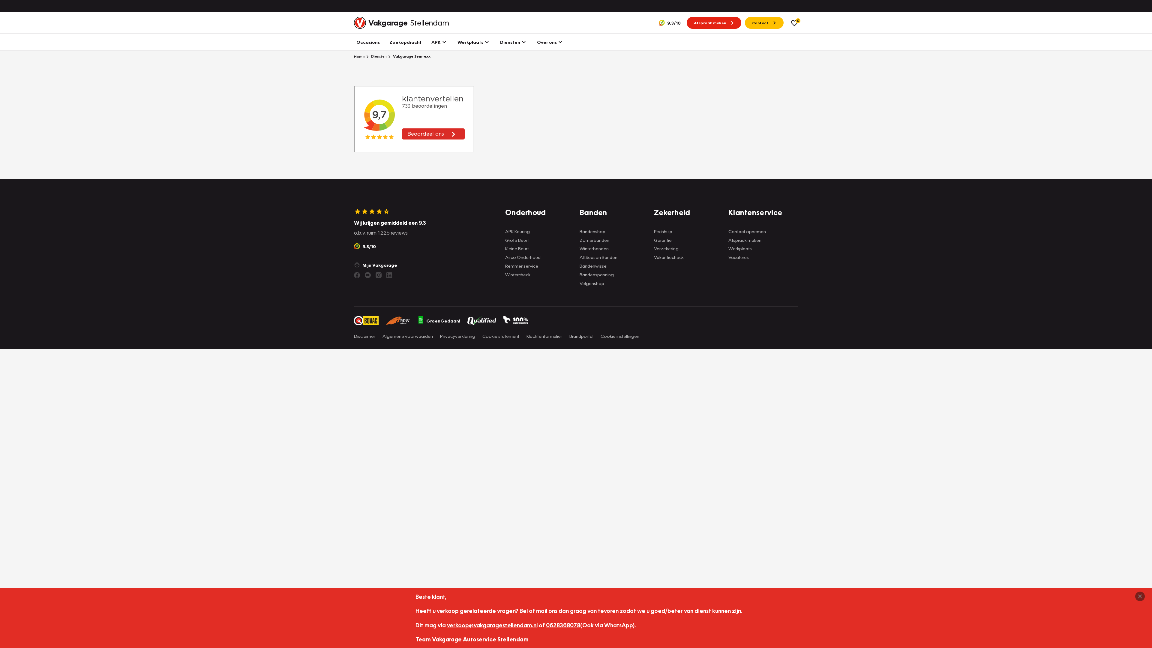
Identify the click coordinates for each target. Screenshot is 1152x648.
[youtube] (368, 275)
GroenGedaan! (443, 320)
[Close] (1140, 596)
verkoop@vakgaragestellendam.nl (492, 625)
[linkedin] (389, 275)
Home (359, 56)
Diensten (378, 56)
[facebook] (357, 275)
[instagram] (379, 275)
